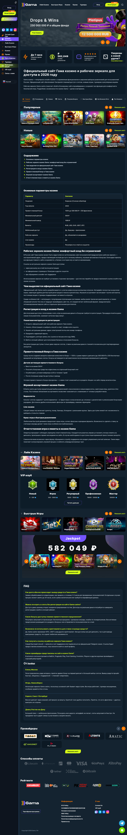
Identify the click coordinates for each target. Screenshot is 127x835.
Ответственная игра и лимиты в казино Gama (43, 178)
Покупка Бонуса (72, 99)
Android (3, 24)
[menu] (15, 2)
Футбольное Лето (103, 99)
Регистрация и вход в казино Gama (39, 169)
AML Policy (64, 813)
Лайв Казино (44, 5)
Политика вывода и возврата (71, 816)
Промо (75, 5)
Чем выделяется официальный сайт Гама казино (44, 165)
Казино (67, 5)
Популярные (39, 99)
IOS (12, 24)
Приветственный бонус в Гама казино (40, 172)
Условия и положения (68, 811)
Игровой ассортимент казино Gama (39, 175)
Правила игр (65, 821)
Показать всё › (120, 107)
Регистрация (9, 13)
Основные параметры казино (37, 159)
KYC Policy (64, 805)
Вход (9, 8)
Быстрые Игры (56, 5)
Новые (50, 99)
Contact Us (98, 805)
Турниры (83, 5)
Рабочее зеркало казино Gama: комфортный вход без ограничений (51, 162)
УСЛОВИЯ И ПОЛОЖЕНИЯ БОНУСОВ (73, 808)
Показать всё (73, 572)
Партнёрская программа (31, 811)
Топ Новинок (118, 99)
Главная (27, 99)
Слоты (60, 99)
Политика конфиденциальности (72, 819)
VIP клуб (98, 808)
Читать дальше (73, 503)
